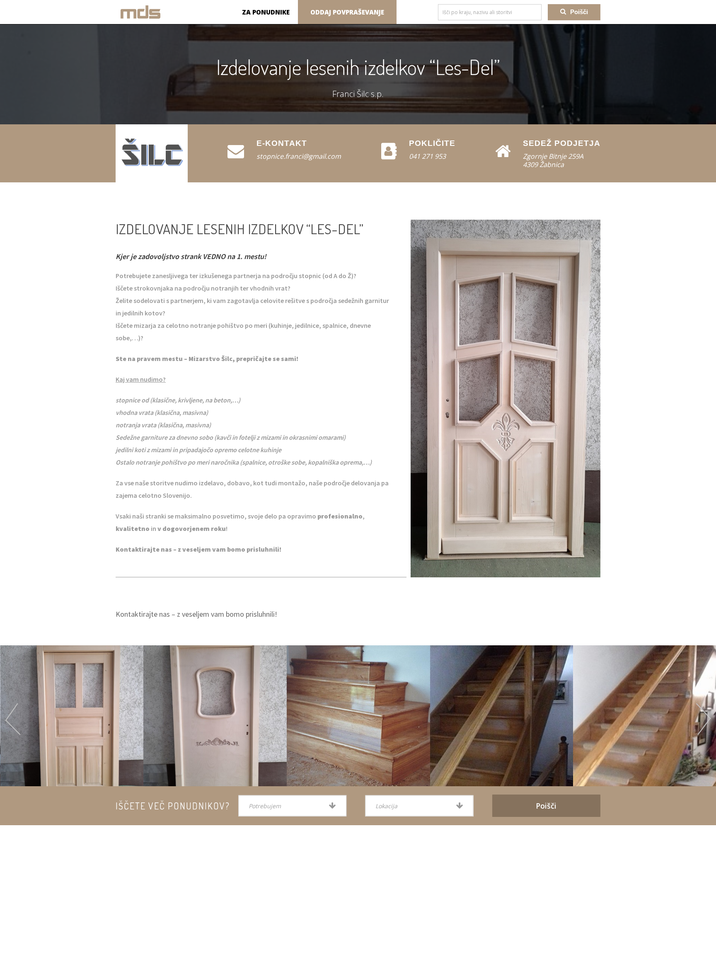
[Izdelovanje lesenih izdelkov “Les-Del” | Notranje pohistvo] (140, 12)
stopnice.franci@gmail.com (298, 156)
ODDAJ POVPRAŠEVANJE (347, 12)
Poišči (579, 11)
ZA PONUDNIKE (266, 12)
